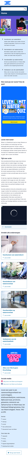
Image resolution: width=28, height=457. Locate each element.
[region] (14, 215)
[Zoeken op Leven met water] (25, 9)
